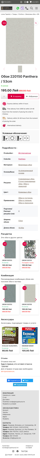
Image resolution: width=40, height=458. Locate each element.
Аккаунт (5, 410)
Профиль (6, 419)
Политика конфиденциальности (14, 401)
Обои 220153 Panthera (7, 261)
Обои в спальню (24, 200)
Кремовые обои (24, 192)
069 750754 (14, 431)
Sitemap (9, 455)
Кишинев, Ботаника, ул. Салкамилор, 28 (22, 425)
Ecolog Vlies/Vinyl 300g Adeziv (10, 347)
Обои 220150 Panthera (27, 305)
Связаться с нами (9, 395)
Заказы (5, 412)
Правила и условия (9, 404)
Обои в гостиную (25, 198)
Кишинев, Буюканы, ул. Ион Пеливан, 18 (22, 429)
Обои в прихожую (25, 203)
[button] (20, 69)
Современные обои (26, 179)
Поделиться (15, 380)
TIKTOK (24, 451)
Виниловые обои (25, 165)
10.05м (21, 228)
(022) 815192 (23, 427)
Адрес (5, 416)
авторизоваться (7, 371)
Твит (26, 380)
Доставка (6, 399)
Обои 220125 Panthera (27, 261)
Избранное (6, 414)
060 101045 (14, 436)
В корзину (17, 96)
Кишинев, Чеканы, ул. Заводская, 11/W (21, 434)
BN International (24, 153)
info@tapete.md (15, 438)
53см (20, 221)
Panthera (21, 159)
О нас (5, 397)
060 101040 (14, 427)
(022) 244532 (24, 431)
